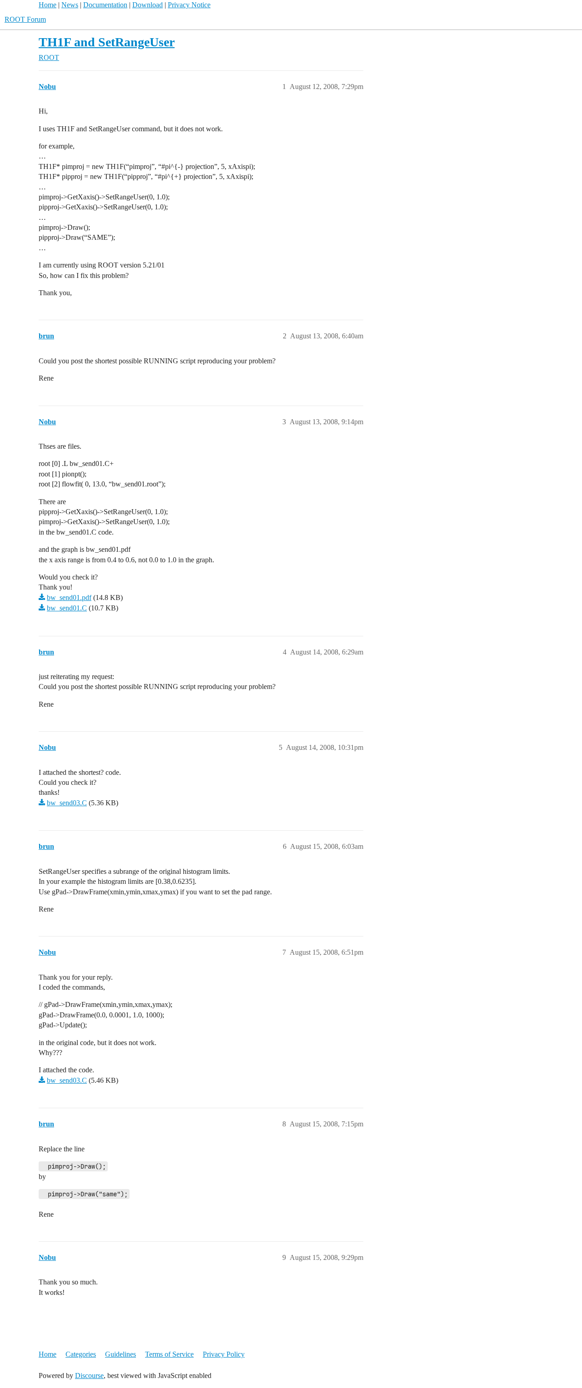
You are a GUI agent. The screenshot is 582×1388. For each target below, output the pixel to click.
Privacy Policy (224, 1354)
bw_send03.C (67, 803)
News (69, 5)
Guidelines (120, 1354)
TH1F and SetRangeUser (107, 42)
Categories (80, 1354)
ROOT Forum (25, 19)
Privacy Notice (189, 5)
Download (147, 5)
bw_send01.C (67, 608)
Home (47, 5)
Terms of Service (169, 1354)
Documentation (105, 5)
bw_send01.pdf (69, 597)
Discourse (89, 1375)
